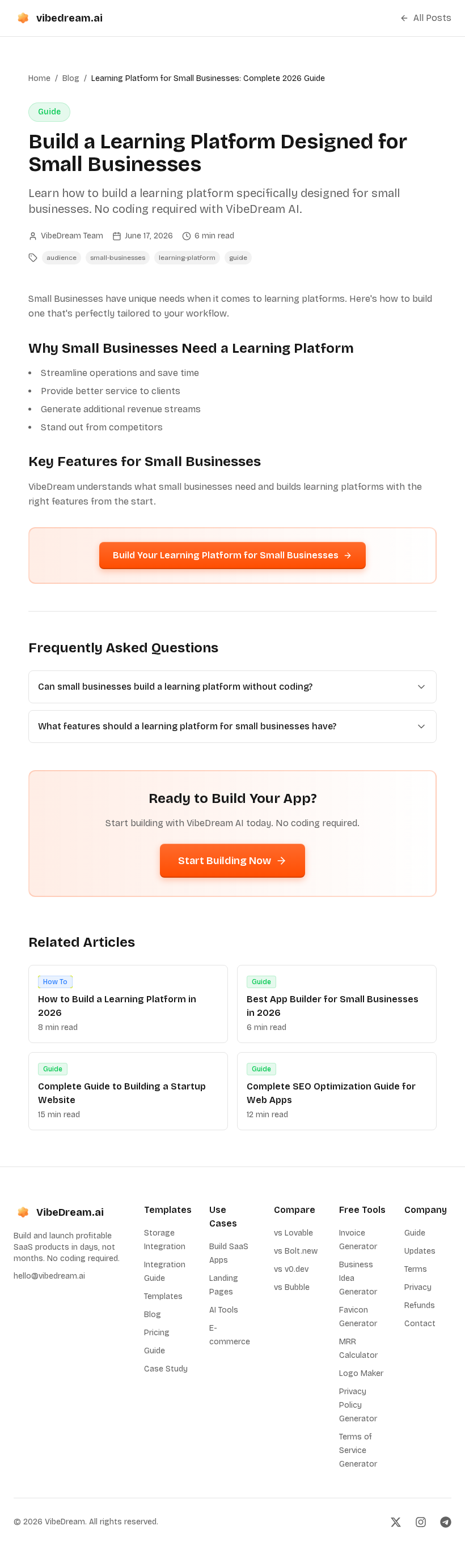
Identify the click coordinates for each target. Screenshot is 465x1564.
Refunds (419, 1305)
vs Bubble (292, 1287)
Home (39, 78)
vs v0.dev (291, 1269)
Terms (415, 1269)
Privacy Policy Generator (358, 1405)
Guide (154, 1351)
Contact (420, 1323)
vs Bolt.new (296, 1251)
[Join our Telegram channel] (445, 1522)
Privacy (418, 1287)
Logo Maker (361, 1373)
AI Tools (223, 1310)
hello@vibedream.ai (49, 1276)
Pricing (157, 1332)
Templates (163, 1296)
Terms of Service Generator (358, 1450)
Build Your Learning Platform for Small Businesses (226, 555)
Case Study (166, 1369)
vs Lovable (293, 1233)
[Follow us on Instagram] (420, 1522)
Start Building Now (224, 860)
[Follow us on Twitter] (395, 1522)
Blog (70, 78)
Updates (420, 1251)
